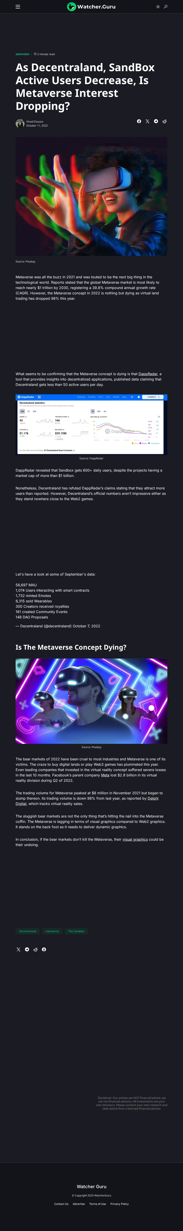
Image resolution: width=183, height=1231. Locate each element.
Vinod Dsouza (34, 121)
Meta (105, 775)
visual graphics (135, 839)
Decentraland (27, 931)
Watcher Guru (91, 1186)
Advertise (79, 1204)
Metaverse (22, 54)
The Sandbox (76, 931)
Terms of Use (97, 1204)
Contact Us (61, 1204)
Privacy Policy (119, 1204)
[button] (18, 6)
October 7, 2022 (86, 626)
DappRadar (148, 374)
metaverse (52, 931)
